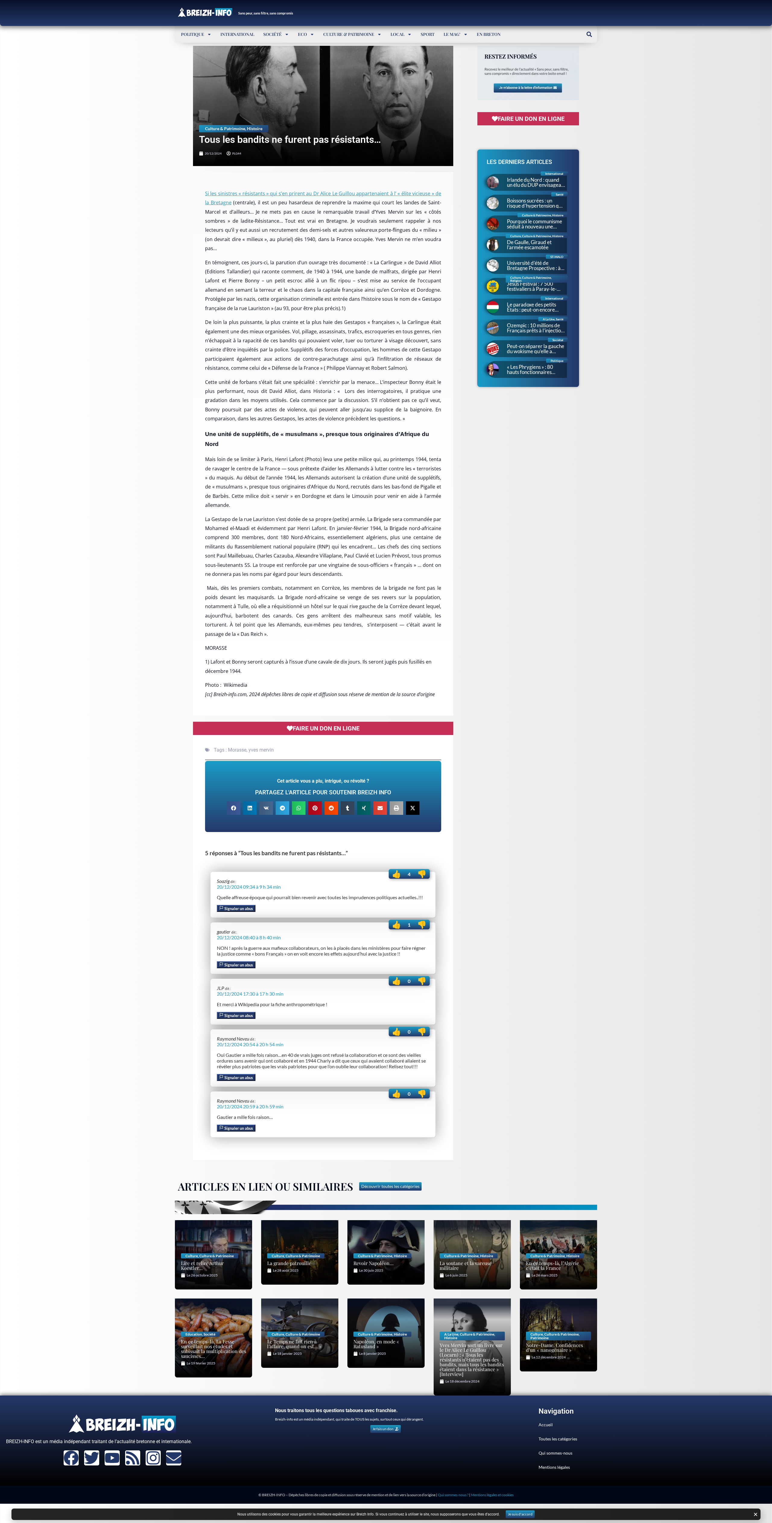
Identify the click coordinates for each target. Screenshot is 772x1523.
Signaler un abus (238, 908)
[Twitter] (91, 1457)
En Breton (489, 34)
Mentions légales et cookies (492, 1495)
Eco (302, 34)
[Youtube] (112, 1457)
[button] (589, 34)
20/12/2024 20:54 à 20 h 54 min (250, 1044)
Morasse (237, 750)
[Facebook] (71, 1457)
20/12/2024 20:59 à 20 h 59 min (250, 1106)
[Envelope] (173, 1457)
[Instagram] (153, 1457)
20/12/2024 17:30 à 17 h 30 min (250, 994)
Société (272, 34)
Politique (192, 34)
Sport (428, 34)
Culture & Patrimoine (348, 34)
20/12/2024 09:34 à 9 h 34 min (249, 887)
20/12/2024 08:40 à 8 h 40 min (249, 937)
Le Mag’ (452, 34)
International (237, 34)
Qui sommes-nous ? (453, 1495)
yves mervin (261, 750)
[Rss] (132, 1457)
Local (397, 34)
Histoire (254, 128)
